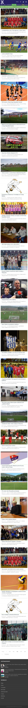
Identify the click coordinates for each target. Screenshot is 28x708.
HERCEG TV (19, 6)
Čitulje (23, 4)
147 (21, 651)
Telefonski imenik (4, 691)
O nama (2, 693)
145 (13, 651)
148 (25, 651)
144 (9, 651)
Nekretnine (14, 4)
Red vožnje (3, 689)
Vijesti (2, 4)
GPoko (26, 4)
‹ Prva (3, 651)
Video (4, 4)
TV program (8, 4)
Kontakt (2, 698)
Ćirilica (17, 1)
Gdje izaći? (19, 4)
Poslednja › (7, 654)
